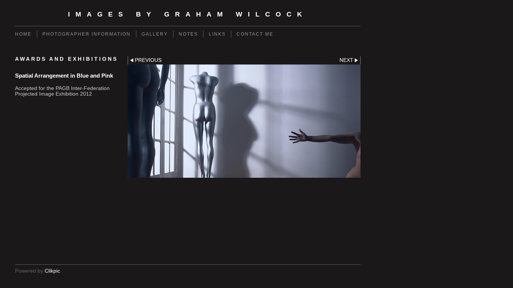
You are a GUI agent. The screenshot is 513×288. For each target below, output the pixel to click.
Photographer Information (86, 34)
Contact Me (255, 34)
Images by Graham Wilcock (188, 14)
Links (217, 34)
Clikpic (52, 271)
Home (23, 34)
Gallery (155, 34)
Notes (188, 34)
